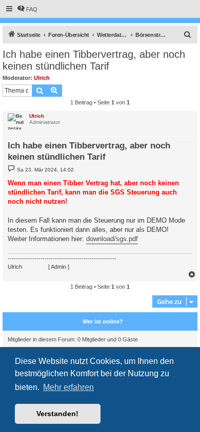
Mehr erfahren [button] (68, 387)
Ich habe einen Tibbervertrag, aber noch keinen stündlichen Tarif (94, 60)
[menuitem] (27, 9)
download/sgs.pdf (112, 239)
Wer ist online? (103, 321)
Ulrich (42, 78)
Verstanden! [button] (57, 413)
